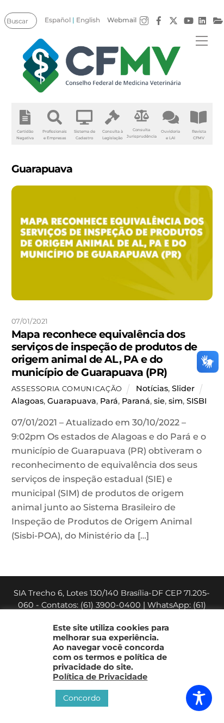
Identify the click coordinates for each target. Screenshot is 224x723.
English (88, 20)
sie (159, 401)
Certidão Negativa (25, 134)
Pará (109, 401)
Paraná (136, 401)
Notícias (152, 388)
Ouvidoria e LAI (170, 134)
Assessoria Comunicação (66, 388)
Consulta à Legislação (112, 134)
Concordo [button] (82, 698)
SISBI (196, 401)
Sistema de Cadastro (84, 134)
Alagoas (27, 401)
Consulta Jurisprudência (142, 133)
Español (58, 20)
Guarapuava (71, 401)
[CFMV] (102, 65)
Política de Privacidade (100, 677)
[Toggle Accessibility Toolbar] (199, 698)
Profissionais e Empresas (54, 134)
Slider (183, 388)
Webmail (121, 20)
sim (176, 401)
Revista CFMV (199, 134)
